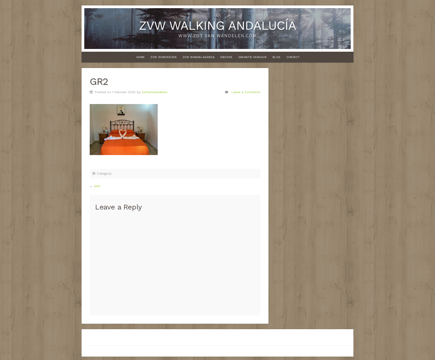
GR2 (97, 186)
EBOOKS (226, 57)
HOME (140, 57)
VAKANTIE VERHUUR (252, 57)
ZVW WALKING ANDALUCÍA (217, 25)
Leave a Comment (245, 92)
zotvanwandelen (154, 92)
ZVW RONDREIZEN (163, 57)
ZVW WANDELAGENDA (199, 57)
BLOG (276, 57)
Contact (293, 57)
